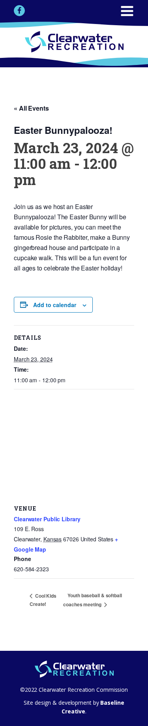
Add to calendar (54, 305)
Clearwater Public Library (47, 519)
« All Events (31, 108)
